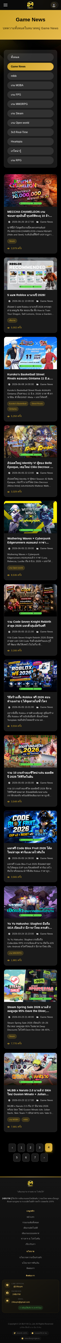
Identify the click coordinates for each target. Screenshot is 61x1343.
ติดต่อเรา (31, 1268)
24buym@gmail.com (21, 1302)
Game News (18, 66)
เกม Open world (20, 122)
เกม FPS (16, 94)
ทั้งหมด (15, 57)
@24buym (18, 1286)
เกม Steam (17, 113)
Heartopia (16, 141)
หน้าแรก (30, 1217)
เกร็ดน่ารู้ (16, 151)
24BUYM (16, 1294)
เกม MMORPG (19, 104)
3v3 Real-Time (19, 132)
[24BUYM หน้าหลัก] (30, 5)
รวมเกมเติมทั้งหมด (30, 1222)
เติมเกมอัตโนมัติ (30, 1228)
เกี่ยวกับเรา (30, 1244)
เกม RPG (16, 160)
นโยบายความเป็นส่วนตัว (30, 1257)
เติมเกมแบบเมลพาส (30, 1233)
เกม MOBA (17, 85)
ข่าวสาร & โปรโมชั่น (30, 1238)
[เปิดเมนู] (5, 5)
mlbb (14, 76)
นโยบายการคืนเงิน (30, 1263)
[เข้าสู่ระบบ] (54, 5)
